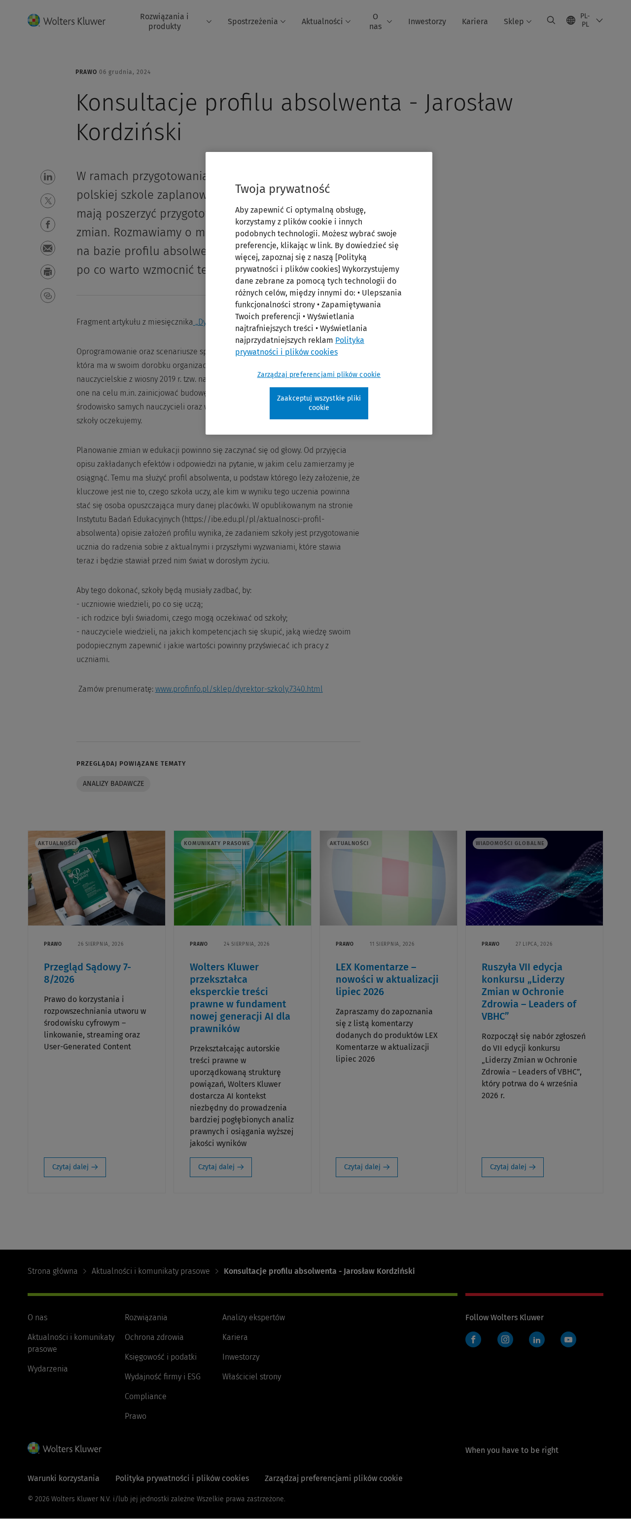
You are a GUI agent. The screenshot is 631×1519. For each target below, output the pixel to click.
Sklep (514, 21)
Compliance (146, 1396)
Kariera (475, 21)
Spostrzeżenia (253, 21)
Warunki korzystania (64, 1478)
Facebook (473, 1339)
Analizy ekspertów (253, 1317)
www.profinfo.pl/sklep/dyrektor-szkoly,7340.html (239, 689)
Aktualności (322, 21)
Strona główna (53, 1271)
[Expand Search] (551, 20)
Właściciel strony (251, 1376)
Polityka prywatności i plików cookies (182, 1478)
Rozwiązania (146, 1317)
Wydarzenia (48, 1368)
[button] (47, 177)
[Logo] (72, 20)
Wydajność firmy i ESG (163, 1376)
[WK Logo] (65, 1448)
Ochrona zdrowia (154, 1337)
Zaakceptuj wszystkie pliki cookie (319, 403)
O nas (375, 21)
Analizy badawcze (113, 783)
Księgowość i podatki (161, 1357)
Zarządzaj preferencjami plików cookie (319, 374)
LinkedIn (537, 1339)
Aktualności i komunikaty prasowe (151, 1271)
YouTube (568, 1339)
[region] (319, 293)
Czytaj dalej (70, 1167)
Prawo (135, 1416)
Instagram (505, 1339)
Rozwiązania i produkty (164, 21)
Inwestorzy (427, 21)
